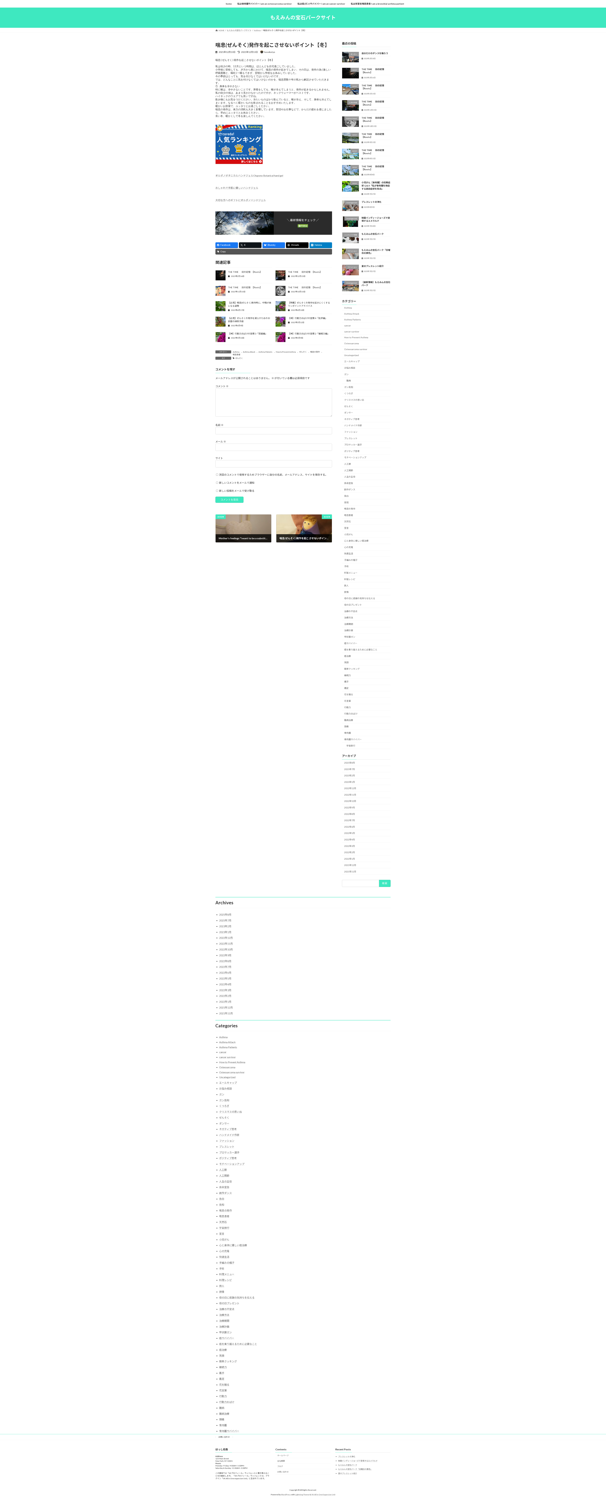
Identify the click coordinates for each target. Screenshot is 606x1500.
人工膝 (347, 464)
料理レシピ (349, 579)
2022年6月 (349, 826)
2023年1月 (349, 781)
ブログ (280, 1466)
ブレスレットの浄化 (371, 201)
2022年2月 (349, 852)
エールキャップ (352, 361)
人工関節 (348, 470)
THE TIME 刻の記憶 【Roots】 (245, 272)
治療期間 (348, 624)
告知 (346, 502)
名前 (219, 425)
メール (220, 441)
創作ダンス (349, 489)
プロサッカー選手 (353, 444)
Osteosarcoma (351, 343)
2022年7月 (349, 820)
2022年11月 (350, 794)
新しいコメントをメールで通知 (236, 482)
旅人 (346, 585)
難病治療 (348, 720)
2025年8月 (349, 762)
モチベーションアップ (355, 457)
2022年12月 (350, 788)
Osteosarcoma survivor (355, 349)
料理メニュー (350, 572)
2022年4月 (349, 839)
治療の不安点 (350, 611)
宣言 (346, 528)
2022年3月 (349, 845)
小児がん (348, 534)
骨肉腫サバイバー (353, 739)
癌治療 (347, 656)
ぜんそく (303, 352)
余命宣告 (348, 483)
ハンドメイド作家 (353, 425)
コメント (222, 386)
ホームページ (283, 1455)
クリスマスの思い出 (354, 400)
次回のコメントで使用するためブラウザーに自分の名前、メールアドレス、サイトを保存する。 (273, 474)
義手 (346, 681)
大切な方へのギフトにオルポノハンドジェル (240, 200)
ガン (346, 374)
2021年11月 (350, 871)
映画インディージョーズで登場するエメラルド (358, 1461)
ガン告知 (348, 387)
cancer (347, 325)
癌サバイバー (350, 643)
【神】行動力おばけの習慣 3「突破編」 (247, 333)
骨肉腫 (347, 733)
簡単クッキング (352, 668)
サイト (219, 458)
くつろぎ (348, 393)
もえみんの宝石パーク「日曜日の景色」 (355, 1469)
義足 (346, 688)
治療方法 (348, 617)
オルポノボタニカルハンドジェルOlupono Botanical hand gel (249, 175)
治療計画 (348, 630)
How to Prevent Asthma (286, 352)
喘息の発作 (315, 352)
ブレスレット (350, 438)
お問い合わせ (224, 1437)
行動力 (347, 707)
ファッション (350, 432)
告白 (346, 496)
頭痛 (346, 726)
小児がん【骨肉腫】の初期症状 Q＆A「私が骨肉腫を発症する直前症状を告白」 (376, 185)
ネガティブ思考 (351, 419)
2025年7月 (349, 769)
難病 (348, 380)
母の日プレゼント (353, 604)
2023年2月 (349, 775)
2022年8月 (349, 813)
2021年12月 (350, 865)
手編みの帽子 (350, 559)
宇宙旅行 (350, 745)
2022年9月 (349, 807)
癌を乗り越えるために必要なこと (360, 649)
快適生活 (348, 553)
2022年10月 (350, 801)
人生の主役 (349, 476)
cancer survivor (351, 331)
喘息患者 (236, 354)
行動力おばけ (350, 713)
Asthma (236, 352)
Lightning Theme (302, 1494)
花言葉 (347, 701)
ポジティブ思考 (351, 451)
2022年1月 (349, 858)
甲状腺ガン (349, 636)
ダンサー (348, 412)
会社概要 (281, 1461)
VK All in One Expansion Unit (323, 1494)
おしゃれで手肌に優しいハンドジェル (236, 187)
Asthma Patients (265, 352)
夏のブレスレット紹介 (373, 266)
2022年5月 (349, 833)
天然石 (347, 521)
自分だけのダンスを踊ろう (375, 53)
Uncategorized (351, 355)
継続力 (347, 675)
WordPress (286, 1494)
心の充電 (348, 547)
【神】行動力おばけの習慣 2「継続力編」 (309, 333)
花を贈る (348, 694)
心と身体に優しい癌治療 (356, 540)
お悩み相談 (349, 367)
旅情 (346, 592)
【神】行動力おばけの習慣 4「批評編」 (307, 318)
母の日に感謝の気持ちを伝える (359, 598)
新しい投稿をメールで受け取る (236, 490)
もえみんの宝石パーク (373, 234)
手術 (346, 566)
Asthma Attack (249, 352)
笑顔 (346, 662)
